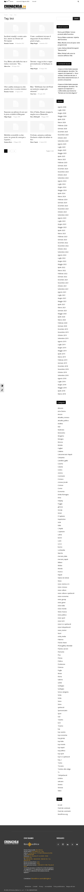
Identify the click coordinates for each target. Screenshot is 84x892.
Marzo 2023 (62, 233)
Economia (61, 491)
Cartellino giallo (63, 461)
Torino (60, 763)
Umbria (60, 778)
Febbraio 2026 (62, 125)
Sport (59, 714)
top (59, 729)
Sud (59, 717)
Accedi (34, 1)
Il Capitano (61, 516)
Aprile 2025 (61, 156)
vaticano (60, 781)
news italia (61, 606)
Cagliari (60, 448)
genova (60, 507)
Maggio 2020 (62, 314)
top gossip (61, 738)
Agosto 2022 (62, 255)
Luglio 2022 (61, 258)
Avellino (60, 424)
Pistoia (60, 658)
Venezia (60, 788)
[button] (78, 1)
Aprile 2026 (61, 119)
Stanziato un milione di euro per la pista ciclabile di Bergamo (15, 113)
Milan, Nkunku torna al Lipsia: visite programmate (69, 44)
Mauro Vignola (34, 142)
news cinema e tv (63, 584)
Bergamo (61, 436)
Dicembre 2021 (63, 280)
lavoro (60, 538)
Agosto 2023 (62, 218)
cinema (60, 473)
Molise (60, 565)
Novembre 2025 (63, 135)
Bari (59, 427)
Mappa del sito (70, 886)
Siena (59, 701)
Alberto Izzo (7, 66)
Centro (60, 470)
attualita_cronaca (63, 417)
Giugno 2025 (62, 150)
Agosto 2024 (62, 181)
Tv (58, 772)
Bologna (60, 439)
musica (60, 572)
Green (60, 513)
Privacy (41, 886)
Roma (60, 677)
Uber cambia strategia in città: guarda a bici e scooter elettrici (15, 88)
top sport (61, 754)
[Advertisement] (53, 7)
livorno (60, 547)
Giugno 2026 (62, 113)
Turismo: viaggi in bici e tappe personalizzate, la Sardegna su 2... (41, 63)
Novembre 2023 (63, 209)
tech (59, 723)
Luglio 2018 (61, 382)
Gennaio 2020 (62, 326)
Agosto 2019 (62, 341)
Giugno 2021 (62, 298)
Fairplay (60, 501)
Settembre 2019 (63, 338)
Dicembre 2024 (63, 169)
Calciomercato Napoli (65, 454)
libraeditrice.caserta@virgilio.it (41, 878)
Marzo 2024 (62, 196)
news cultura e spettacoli (66, 593)
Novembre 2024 (63, 172)
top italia (61, 741)
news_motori (62, 630)
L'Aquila (60, 528)
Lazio (59, 541)
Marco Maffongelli (35, 116)
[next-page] (14, 151)
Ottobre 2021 (62, 286)
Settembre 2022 (63, 252)
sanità (60, 683)
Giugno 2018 (62, 385)
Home (6, 15)
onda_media (62, 636)
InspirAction (62, 519)
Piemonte (61, 652)
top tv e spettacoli (64, 757)
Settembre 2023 (63, 215)
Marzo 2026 (62, 122)
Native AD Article (63, 578)
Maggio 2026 (62, 116)
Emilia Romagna (63, 495)
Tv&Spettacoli (62, 775)
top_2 (59, 760)
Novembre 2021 (63, 283)
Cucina (60, 488)
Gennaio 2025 (62, 166)
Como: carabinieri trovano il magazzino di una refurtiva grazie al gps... (40, 38)
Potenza (60, 667)
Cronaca (60, 479)
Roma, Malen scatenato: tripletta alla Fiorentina (68, 38)
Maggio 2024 (62, 190)
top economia (62, 735)
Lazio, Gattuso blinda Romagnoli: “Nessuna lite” (68, 49)
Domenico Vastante (9, 43)
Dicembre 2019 (63, 329)
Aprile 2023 (61, 230)
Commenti (61, 476)
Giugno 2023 (62, 224)
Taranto (60, 720)
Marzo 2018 (62, 394)
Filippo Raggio (34, 43)
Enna (59, 498)
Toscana (61, 766)
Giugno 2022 (62, 261)
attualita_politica (63, 420)
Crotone (60, 485)
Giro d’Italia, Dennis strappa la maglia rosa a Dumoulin (41, 113)
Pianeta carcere (63, 649)
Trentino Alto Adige (64, 769)
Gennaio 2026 (62, 129)
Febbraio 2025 (62, 162)
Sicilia (59, 695)
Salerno (60, 680)
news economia (63, 596)
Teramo (60, 726)
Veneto (60, 784)
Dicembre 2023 (63, 206)
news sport (61, 618)
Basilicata (61, 430)
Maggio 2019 (62, 351)
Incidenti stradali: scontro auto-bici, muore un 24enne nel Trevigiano (15, 38)
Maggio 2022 (62, 264)
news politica (62, 615)
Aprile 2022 (61, 267)
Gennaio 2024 (62, 203)
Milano (60, 562)
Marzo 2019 (62, 357)
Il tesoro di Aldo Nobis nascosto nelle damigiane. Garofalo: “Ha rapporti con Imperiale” (68, 71)
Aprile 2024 (61, 193)
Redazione (28, 886)
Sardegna (61, 686)
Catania (60, 467)
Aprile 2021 (61, 304)
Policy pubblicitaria (59, 886)
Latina (60, 535)
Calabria (60, 451)
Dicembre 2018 (63, 366)
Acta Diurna (62, 411)
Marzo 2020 (62, 320)
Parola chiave (62, 643)
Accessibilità (48, 886)
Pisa (59, 655)
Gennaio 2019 (62, 363)
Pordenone (61, 664)
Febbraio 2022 (62, 274)
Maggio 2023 (62, 227)
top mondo (61, 744)
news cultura (62, 590)
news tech (61, 621)
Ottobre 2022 (62, 249)
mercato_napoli (63, 559)
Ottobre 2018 (62, 372)
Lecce (60, 544)
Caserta (60, 464)
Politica (60, 661)
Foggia (60, 504)
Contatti (35, 886)
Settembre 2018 (63, 375)
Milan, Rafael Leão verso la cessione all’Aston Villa (66, 54)
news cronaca (62, 587)
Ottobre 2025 (62, 138)
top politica (61, 751)
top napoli (61, 747)
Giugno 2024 (62, 187)
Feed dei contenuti (64, 808)
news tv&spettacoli (64, 627)
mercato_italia (62, 556)
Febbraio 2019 (62, 360)
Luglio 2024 (61, 184)
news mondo (62, 609)
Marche (60, 553)
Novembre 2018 (63, 369)
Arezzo (60, 414)
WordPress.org (63, 814)
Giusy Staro (33, 93)
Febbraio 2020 (62, 323)
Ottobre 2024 (62, 175)
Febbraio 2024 (62, 200)
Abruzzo (60, 408)
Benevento (61, 433)
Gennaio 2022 (62, 277)
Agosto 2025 (62, 144)
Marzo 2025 (62, 159)
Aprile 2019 (61, 354)
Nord (59, 633)
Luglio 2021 (61, 295)
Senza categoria (63, 692)
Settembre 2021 (63, 289)
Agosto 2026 (62, 107)
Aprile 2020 (61, 317)
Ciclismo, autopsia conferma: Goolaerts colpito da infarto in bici (41, 137)
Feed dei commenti (64, 811)
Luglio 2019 (61, 344)
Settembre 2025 (63, 141)
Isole (59, 522)
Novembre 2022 (63, 246)
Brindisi (60, 445)
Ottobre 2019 (62, 335)
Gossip (60, 510)
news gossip (62, 599)
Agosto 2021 (62, 292)
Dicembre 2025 (63, 132)
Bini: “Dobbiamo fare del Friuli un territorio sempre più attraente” (41, 89)
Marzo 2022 (62, 270)
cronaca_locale (63, 482)
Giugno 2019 (62, 348)
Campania (61, 457)
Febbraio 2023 (62, 237)
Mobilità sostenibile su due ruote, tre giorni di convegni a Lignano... (15, 137)
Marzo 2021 (62, 307)
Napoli (60, 575)
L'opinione (61, 532)
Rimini (60, 673)
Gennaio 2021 (62, 311)
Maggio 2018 (62, 388)
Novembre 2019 (63, 332)
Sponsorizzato (62, 710)
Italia (59, 525)
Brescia (60, 442)
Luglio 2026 (61, 110)
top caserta (61, 732)
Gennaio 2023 (62, 240)
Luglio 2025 (61, 147)
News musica (62, 612)
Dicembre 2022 (63, 243)
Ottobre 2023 (62, 212)
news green (61, 602)
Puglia (60, 670)
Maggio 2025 (62, 153)
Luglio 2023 (61, 221)
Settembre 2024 (63, 178)
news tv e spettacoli (64, 624)
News (60, 581)
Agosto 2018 (62, 378)
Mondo (60, 569)
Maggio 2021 (62, 301)
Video (59, 791)
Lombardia (61, 550)
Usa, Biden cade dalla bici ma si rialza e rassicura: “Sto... (15, 62)
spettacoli (61, 707)
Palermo (60, 639)
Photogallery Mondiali (65, 646)
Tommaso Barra (8, 142)
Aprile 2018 (61, 391)
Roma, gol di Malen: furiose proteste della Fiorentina (66, 33)
